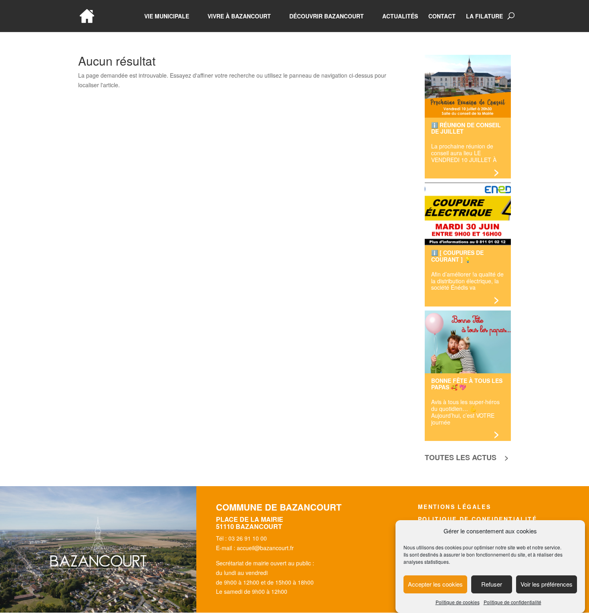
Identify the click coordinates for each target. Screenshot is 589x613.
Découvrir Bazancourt (326, 16)
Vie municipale (166, 16)
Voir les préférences (546, 584)
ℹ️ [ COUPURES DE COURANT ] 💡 (457, 255)
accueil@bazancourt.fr (265, 548)
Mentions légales (454, 507)
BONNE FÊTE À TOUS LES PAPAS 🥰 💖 (466, 384)
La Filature (484, 16)
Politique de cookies (458, 602)
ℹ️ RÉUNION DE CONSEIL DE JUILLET (466, 128)
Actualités (400, 16)
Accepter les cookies (435, 584)
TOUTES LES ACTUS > (467, 457)
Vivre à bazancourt (239, 16)
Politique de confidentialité (512, 602)
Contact (442, 16)
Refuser (491, 584)
